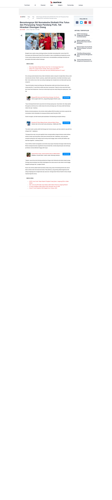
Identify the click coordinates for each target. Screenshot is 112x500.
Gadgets (60, 5)
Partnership (70, 5)
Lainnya (81, 5)
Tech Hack (27, 5)
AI (35, 5)
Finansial (43, 5)
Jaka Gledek (22, 29)
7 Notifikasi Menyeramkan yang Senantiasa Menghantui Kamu (84, 54)
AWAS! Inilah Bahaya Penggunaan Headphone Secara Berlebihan (83, 35)
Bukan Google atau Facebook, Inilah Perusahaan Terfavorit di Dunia (84, 48)
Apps (51, 5)
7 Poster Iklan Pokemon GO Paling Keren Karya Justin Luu (84, 60)
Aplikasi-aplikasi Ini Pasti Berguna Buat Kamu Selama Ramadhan (84, 42)
